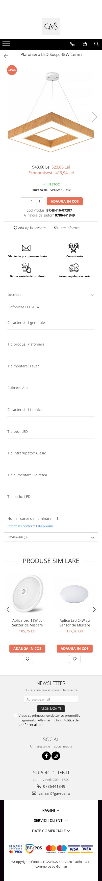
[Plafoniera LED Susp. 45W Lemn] (51, 111)
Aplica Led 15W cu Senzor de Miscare (27, 622)
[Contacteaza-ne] (72, 44)
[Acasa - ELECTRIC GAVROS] (51, 26)
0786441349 (53, 786)
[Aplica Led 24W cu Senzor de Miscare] (74, 594)
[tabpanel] (51, 111)
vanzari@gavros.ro (53, 793)
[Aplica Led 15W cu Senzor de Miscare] (27, 594)
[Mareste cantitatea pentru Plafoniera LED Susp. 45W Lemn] (39, 201)
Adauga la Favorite (31, 227)
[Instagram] (55, 755)
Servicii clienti (49, 820)
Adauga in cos (65, 201)
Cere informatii (69, 227)
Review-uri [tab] (17, 537)
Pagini (49, 810)
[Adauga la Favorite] (27, 659)
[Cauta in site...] (96, 44)
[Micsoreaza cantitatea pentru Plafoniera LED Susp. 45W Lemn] (24, 201)
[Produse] (6, 45)
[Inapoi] (3, 55)
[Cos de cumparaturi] (84, 44)
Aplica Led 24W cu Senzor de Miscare (74, 622)
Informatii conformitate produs (30, 526)
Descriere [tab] (14, 294)
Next (94, 117)
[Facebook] (46, 755)
